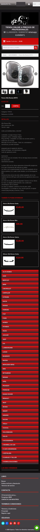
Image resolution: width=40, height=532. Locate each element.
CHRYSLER (6, 293)
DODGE (5, 305)
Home (4, 55)
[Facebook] (6, 523)
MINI (4, 369)
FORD (5, 318)
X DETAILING (7, 453)
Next (35, 73)
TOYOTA (5, 428)
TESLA (5, 423)
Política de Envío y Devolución (10, 483)
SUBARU (5, 415)
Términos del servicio (8, 485)
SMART (5, 411)
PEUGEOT (6, 385)
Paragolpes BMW (6, 497)
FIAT (4, 314)
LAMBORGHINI (8, 348)
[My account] (29, 4)
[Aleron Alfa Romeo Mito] (9, 223)
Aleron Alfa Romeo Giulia (10, 203)
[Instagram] (14, 523)
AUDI (4, 276)
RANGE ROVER (8, 394)
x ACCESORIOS (8, 440)
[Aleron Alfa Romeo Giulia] (9, 207)
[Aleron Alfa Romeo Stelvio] (9, 240)
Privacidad (4, 511)
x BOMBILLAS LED (9, 445)
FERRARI (6, 310)
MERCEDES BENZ (8, 364)
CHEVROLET (7, 288)
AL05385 (10, 114)
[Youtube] (10, 523)
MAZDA (5, 360)
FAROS (10, 112)
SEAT (4, 402)
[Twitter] (3, 523)
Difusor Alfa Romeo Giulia (11, 254)
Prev (4, 73)
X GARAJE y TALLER (10, 457)
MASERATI (6, 356)
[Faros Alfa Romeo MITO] (20, 74)
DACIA (5, 301)
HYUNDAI (6, 326)
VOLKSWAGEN (7, 432)
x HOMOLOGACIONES (10, 461)
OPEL (4, 381)
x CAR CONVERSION (9, 449)
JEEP (4, 339)
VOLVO (5, 436)
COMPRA (15, 106)
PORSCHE (6, 390)
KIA (4, 343)
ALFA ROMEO (13, 55)
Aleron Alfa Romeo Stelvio (11, 237)
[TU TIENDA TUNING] (20, 18)
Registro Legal (5, 513)
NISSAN (5, 377)
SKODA (5, 407)
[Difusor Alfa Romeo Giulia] (9, 257)
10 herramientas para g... (8, 495)
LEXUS (5, 352)
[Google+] (18, 523)
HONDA (5, 322)
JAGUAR (5, 335)
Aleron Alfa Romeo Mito (10, 220)
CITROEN (6, 297)
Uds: (2, 106)
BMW (4, 284)
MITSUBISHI (7, 373)
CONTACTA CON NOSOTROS (10, 499)
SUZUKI (5, 419)
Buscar (3, 481)
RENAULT (6, 398)
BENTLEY (6, 280)
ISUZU (5, 331)
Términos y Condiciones (8, 509)
